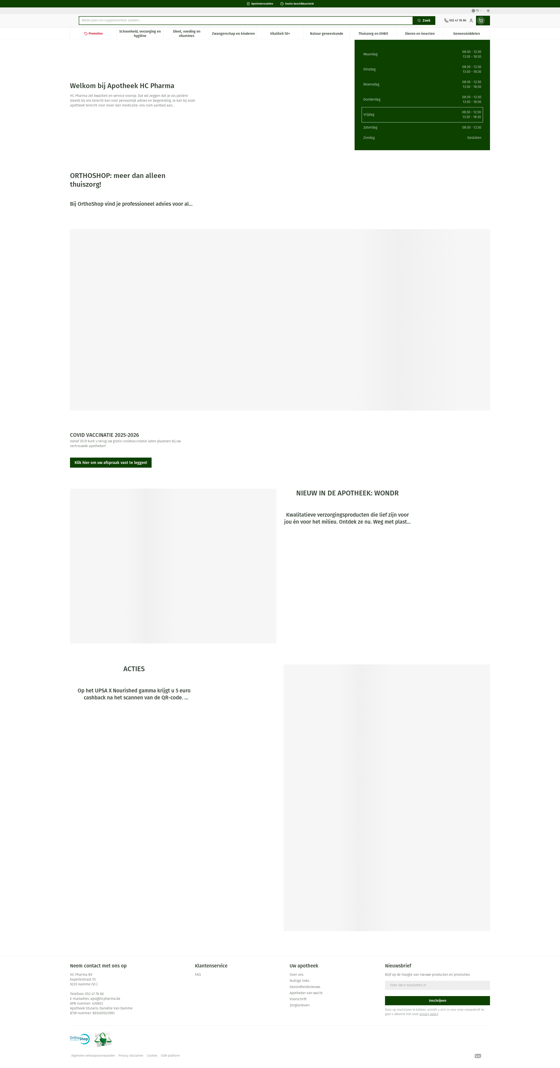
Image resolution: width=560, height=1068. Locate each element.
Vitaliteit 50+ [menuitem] (286, 34)
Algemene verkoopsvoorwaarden (93, 1056)
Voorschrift (298, 999)
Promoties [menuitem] (96, 33)
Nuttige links (299, 981)
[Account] (471, 20)
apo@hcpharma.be (105, 999)
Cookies (152, 1056)
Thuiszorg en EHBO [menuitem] (377, 34)
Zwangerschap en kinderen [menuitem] (234, 34)
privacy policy (428, 1014)
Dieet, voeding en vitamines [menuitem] (191, 33)
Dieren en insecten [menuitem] (424, 34)
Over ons (296, 975)
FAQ (198, 975)
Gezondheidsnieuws (305, 987)
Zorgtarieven (300, 1005)
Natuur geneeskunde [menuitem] (330, 34)
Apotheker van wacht (306, 993)
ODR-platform (170, 1056)
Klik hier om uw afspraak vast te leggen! (111, 462)
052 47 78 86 (94, 994)
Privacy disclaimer (131, 1056)
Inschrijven (437, 1000)
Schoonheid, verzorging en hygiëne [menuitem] (141, 33)
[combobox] (246, 20)
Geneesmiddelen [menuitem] (471, 34)
